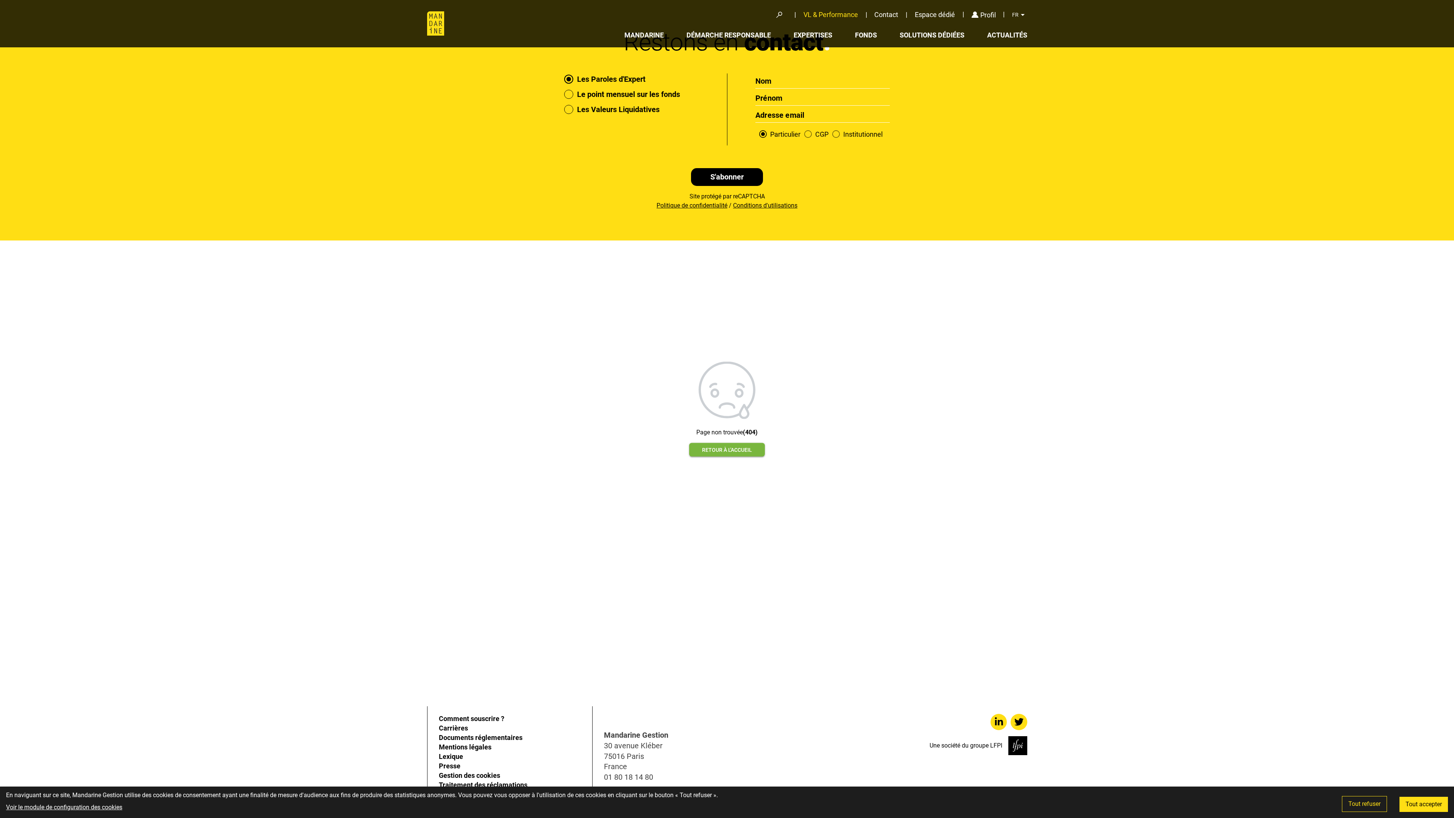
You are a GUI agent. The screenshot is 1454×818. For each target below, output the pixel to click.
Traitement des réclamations (483, 785)
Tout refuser (1364, 803)
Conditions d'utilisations (765, 205)
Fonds (866, 35)
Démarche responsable (728, 35)
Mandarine (644, 35)
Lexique (451, 756)
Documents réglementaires (481, 738)
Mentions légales (465, 747)
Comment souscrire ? (471, 719)
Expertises (813, 35)
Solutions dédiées (932, 35)
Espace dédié (935, 15)
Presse (449, 766)
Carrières (453, 728)
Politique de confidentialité (692, 205)
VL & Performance (830, 15)
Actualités (1007, 35)
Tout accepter (1424, 804)
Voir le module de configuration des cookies (64, 807)
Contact (886, 15)
